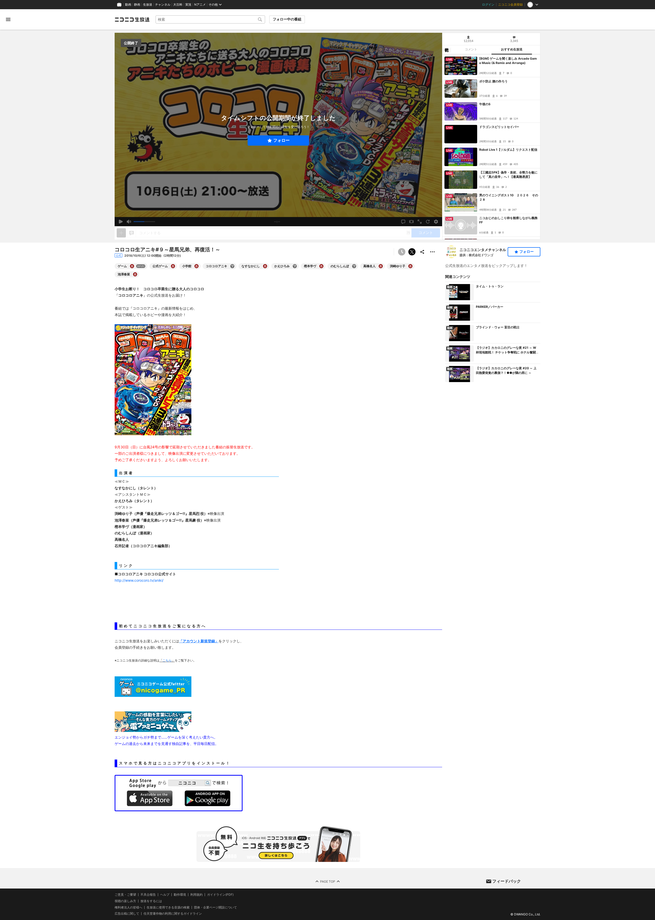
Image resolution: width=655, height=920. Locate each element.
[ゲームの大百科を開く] (132, 266)
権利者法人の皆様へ (128, 907)
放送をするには (151, 901)
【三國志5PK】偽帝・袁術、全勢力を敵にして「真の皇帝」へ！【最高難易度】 (508, 174)
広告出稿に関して (127, 914)
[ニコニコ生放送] (132, 19)
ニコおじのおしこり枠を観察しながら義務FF (508, 220)
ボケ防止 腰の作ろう (493, 81)
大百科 (177, 4)
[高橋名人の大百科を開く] (381, 266)
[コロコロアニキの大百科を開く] (232, 266)
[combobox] (210, 19)
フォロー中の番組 (287, 19)
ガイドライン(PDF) (220, 894)
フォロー (281, 140)
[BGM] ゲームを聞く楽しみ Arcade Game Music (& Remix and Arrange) (508, 61)
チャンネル (162, 4)
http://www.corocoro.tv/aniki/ (139, 580)
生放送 (147, 4)
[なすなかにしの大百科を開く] (265, 266)
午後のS (484, 104)
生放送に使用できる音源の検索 (168, 907)
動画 (128, 4)
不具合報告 (148, 894)
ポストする (412, 251)
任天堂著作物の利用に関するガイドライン (173, 913)
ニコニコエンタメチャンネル (483, 249)
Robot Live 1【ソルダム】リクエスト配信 (508, 149)
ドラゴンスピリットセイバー (499, 127)
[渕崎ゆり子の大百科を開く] (410, 266)
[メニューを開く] (8, 19)
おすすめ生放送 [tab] (511, 49)
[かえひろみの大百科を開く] (295, 266)
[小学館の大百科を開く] (196, 266)
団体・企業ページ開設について (215, 907)
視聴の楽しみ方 (125, 901)
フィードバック (506, 881)
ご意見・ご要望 (125, 894)
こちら (167, 660)
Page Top (327, 881)
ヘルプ (164, 894)
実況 (188, 4)
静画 (137, 4)
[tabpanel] (491, 147)
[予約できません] (401, 251)
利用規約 (196, 894)
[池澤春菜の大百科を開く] (135, 274)
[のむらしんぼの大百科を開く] (354, 266)
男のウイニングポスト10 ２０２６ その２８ (508, 197)
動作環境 (180, 894)
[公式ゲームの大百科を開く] (173, 266)
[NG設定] (446, 50)
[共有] (422, 251)
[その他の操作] (432, 251)
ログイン (488, 4)
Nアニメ (200, 4)
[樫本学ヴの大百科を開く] (321, 266)
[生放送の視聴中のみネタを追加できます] (121, 232)
